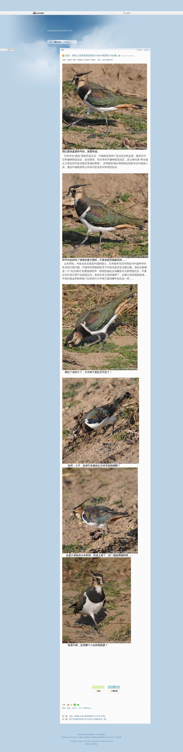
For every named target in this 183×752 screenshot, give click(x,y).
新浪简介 (64, 737)
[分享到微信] (78, 705)
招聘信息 (94, 737)
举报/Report (87, 708)
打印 (80, 708)
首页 (50, 42)
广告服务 (80, 737)
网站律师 (101, 737)
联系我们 (87, 737)
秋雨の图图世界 (107, 60)
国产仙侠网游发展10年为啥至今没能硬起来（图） (88, 719)
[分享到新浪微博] (68, 705)
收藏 (68, 708)
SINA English (110, 737)
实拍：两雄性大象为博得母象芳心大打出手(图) (87, 716)
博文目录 (57, 42)
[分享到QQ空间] (72, 705)
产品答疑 (119, 737)
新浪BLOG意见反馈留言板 (86, 734)
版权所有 (95, 744)
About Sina (72, 737)
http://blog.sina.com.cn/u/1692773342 (60, 31)
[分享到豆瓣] (75, 705)
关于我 (65, 42)
